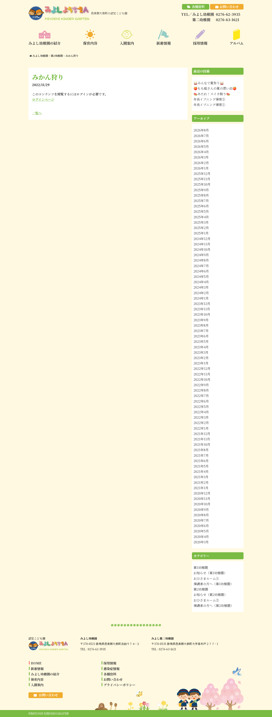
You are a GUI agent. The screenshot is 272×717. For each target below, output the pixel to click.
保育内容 (37, 679)
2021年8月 (201, 450)
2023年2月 (201, 358)
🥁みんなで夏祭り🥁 (209, 83)
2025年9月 (201, 190)
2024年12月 (202, 238)
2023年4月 (201, 347)
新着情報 (37, 668)
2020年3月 (201, 542)
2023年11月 (202, 309)
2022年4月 (201, 412)
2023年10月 (202, 314)
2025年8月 (201, 195)
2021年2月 (201, 482)
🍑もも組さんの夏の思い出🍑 (215, 88)
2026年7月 (201, 135)
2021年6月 (201, 460)
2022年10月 (202, 379)
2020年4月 (201, 536)
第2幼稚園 (201, 589)
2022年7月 (201, 395)
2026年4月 (201, 152)
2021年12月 (202, 433)
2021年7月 (201, 455)
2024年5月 (201, 276)
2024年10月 (202, 249)
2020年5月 (201, 531)
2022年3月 (201, 417)
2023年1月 (201, 363)
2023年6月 (201, 336)
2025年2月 (201, 227)
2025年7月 (201, 200)
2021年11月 (202, 439)
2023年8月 (201, 325)
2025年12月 (202, 173)
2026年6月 (201, 141)
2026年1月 (201, 168)
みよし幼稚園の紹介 (45, 674)
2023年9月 (201, 320)
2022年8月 (201, 390)
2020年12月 (202, 493)
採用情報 (110, 663)
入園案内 (37, 685)
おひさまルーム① (206, 578)
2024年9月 (201, 255)
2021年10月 (202, 444)
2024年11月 (202, 244)
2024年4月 (201, 282)
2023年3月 (201, 352)
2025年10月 (202, 184)
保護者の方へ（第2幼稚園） (214, 605)
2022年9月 (201, 385)
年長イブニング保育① (209, 104)
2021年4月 (201, 471)
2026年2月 (201, 163)
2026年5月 (201, 146)
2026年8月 (201, 130)
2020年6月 (201, 525)
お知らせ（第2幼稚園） (210, 594)
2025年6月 (201, 206)
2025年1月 (201, 233)
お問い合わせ (229, 6)
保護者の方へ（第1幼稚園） (213, 584)
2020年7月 (201, 520)
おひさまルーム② (206, 600)
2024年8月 (201, 260)
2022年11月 (202, 374)
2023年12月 (202, 303)
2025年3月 (201, 222)
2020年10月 (202, 504)
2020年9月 (201, 509)
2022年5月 (201, 406)
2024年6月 (201, 271)
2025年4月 (201, 217)
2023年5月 (201, 341)
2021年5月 (201, 466)
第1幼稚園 (201, 567)
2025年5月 (201, 211)
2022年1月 (201, 428)
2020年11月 (202, 498)
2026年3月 (201, 157)
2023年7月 (201, 330)
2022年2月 (201, 422)
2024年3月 (201, 287)
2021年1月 (201, 488)
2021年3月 (201, 477)
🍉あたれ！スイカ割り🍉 (212, 94)
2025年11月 (202, 179)
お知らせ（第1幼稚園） (210, 573)
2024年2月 (201, 293)
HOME (36, 663)
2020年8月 (201, 515)
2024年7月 (201, 265)
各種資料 (198, 6)
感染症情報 (111, 668)
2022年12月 (202, 368)
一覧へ (37, 113)
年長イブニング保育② (209, 99)
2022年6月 (201, 401)
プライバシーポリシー (119, 685)
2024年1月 (201, 298)
